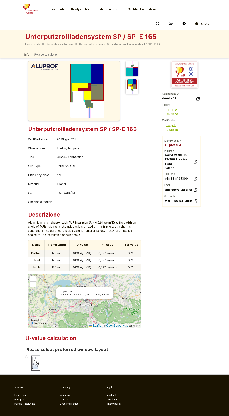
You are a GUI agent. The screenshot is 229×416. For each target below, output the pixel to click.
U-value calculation (46, 54)
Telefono (169, 173)
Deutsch (172, 130)
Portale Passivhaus (24, 403)
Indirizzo (169, 150)
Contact (64, 399)
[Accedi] (170, 23)
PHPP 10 (172, 114)
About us (65, 395)
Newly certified (81, 9)
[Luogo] (184, 23)
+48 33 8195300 (176, 178)
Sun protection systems (92, 44)
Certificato (168, 120)
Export (166, 104)
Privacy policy (113, 403)
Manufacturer (172, 140)
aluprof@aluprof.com (178, 189)
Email (167, 185)
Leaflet (97, 325)
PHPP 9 (171, 109)
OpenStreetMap (117, 325)
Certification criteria (142, 9)
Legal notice (112, 395)
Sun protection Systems (60, 44)
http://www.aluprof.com (178, 201)
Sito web (169, 196)
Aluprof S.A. (173, 145)
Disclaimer (111, 399)
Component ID (170, 93)
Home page (20, 395)
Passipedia (20, 399)
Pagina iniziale (32, 44)
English (171, 125)
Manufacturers (110, 9)
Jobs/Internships (69, 403)
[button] (111, 289)
